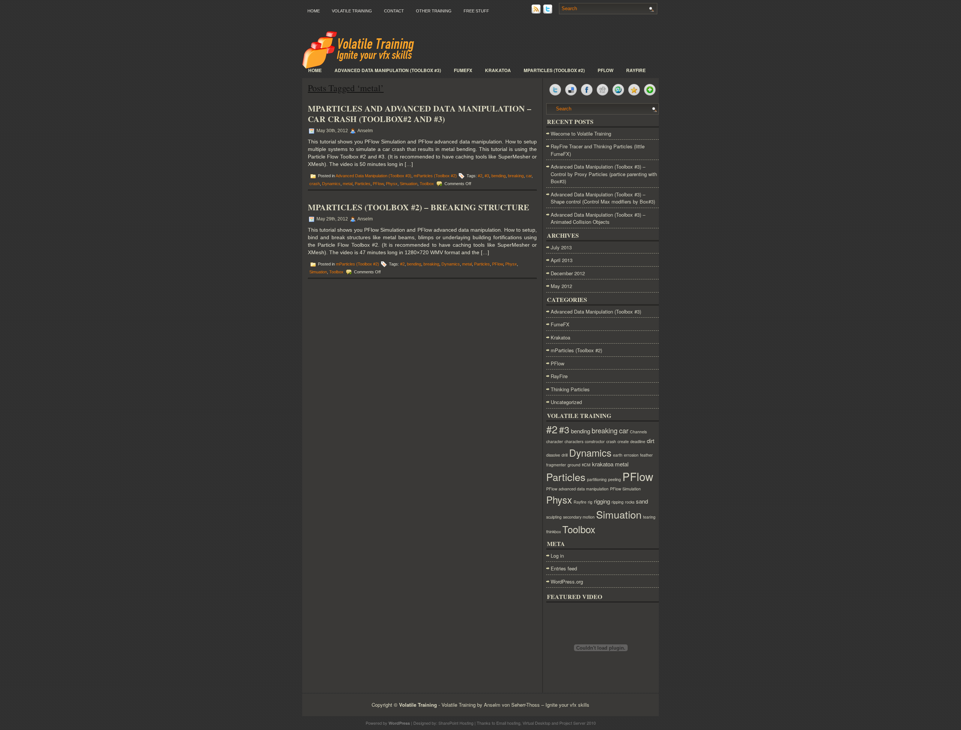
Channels (638, 431)
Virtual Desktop (536, 723)
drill (565, 455)
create (623, 441)
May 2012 (561, 286)
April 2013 (561, 260)
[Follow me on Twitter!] (548, 11)
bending (498, 175)
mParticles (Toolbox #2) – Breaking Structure (418, 207)
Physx (392, 183)
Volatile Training (352, 11)
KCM (586, 465)
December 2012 (568, 273)
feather (646, 455)
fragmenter (556, 465)
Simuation (408, 183)
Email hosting (508, 723)
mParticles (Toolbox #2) (554, 70)
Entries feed (564, 568)
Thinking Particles (570, 389)
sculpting (554, 517)
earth (617, 455)
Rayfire (580, 502)
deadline (637, 441)
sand (642, 501)
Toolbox (427, 183)
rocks (629, 502)
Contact (394, 11)
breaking (516, 175)
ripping (618, 502)
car (529, 175)
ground (574, 465)
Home (313, 11)
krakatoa (602, 464)
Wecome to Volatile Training (581, 133)
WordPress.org (567, 581)
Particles (363, 183)
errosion (631, 455)
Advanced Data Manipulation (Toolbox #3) (387, 70)
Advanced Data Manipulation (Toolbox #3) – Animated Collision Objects (598, 218)
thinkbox (553, 531)
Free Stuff (476, 11)
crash (314, 183)
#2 (480, 175)
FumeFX (463, 70)
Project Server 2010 (577, 723)
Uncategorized (566, 402)
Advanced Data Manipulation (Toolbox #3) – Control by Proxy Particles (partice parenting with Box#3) (604, 174)
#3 (487, 175)
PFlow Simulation (625, 489)
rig (590, 502)
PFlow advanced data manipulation (577, 489)
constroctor (595, 441)
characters (574, 441)
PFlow (605, 70)
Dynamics (331, 183)
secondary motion (579, 517)
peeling (614, 479)
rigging (602, 501)
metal (347, 183)
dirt (650, 441)
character (554, 441)
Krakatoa (498, 70)
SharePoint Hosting (455, 723)
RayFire (636, 70)
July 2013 (561, 247)
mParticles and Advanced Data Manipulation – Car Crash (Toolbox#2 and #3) (419, 113)
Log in (557, 555)
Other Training (434, 11)
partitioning (597, 479)
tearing (649, 517)
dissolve (553, 455)
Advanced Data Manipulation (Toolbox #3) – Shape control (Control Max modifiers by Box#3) (603, 198)
